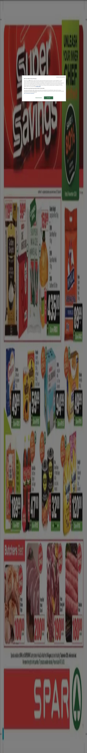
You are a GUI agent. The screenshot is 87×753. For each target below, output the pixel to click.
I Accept (48, 97)
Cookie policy (38, 86)
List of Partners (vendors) (29, 93)
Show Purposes (38, 97)
